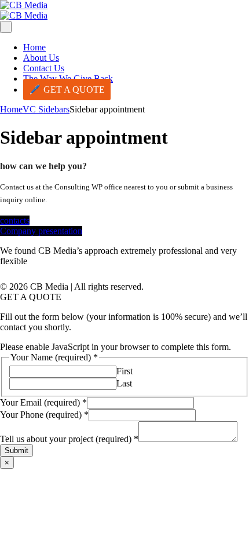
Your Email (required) (43, 402)
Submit (16, 450)
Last (124, 383)
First (124, 371)
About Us (41, 58)
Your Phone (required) (44, 414)
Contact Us (43, 68)
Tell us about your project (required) (69, 439)
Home (34, 47)
